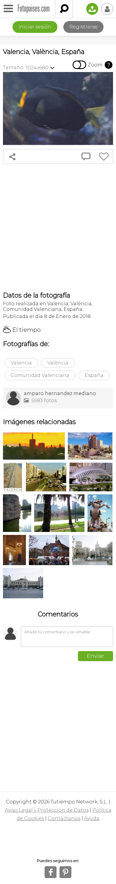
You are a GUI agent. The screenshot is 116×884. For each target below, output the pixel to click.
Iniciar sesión (34, 27)
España (94, 375)
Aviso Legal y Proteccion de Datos (47, 810)
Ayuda (91, 818)
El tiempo (22, 329)
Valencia (21, 363)
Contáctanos (64, 818)
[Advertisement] (58, 227)
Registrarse (83, 27)
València (57, 363)
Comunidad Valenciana (40, 375)
